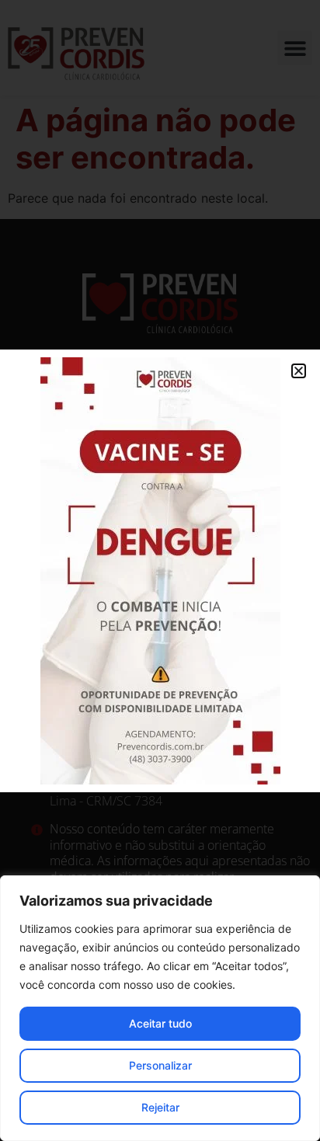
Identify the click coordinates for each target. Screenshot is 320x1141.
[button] (298, 371)
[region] (160, 1008)
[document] (160, 570)
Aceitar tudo (160, 1023)
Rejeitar (160, 1107)
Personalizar (160, 1065)
